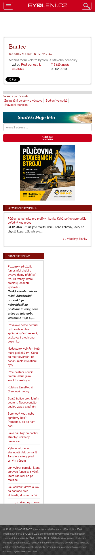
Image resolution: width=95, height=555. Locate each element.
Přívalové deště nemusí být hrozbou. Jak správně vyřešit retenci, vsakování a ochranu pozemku (23, 333)
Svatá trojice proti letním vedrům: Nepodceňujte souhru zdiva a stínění (23, 402)
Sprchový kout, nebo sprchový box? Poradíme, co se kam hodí (21, 419)
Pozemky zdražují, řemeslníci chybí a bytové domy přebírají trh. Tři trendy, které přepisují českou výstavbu (22, 276)
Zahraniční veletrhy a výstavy (23, 100)
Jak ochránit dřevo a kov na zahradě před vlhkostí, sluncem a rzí (23, 491)
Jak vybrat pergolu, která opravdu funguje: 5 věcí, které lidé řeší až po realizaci (24, 473)
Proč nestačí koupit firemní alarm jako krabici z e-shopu (20, 376)
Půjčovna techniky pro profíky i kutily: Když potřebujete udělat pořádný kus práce (47, 220)
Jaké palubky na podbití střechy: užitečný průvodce (23, 437)
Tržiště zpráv (60, 64)
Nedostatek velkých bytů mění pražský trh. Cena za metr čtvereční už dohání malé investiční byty (24, 356)
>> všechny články (75, 238)
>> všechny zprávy (27, 502)
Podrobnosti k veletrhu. (26, 66)
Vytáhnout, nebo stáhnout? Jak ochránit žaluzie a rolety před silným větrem (22, 454)
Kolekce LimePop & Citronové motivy (20, 389)
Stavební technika (16, 104)
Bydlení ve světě (56, 100)
